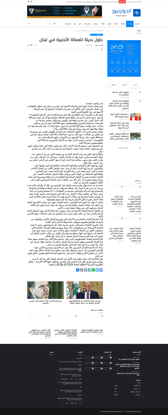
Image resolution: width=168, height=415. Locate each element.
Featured (79, 358)
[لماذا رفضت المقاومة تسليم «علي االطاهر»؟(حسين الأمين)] (91, 321)
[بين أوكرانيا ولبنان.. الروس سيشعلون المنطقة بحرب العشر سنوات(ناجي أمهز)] (135, 136)
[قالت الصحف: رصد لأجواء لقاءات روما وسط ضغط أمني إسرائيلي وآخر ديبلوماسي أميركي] (38, 321)
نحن (80, 403)
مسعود (79, 395)
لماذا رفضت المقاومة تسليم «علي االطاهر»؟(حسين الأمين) (91, 331)
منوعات (96, 23)
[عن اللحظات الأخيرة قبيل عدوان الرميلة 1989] (135, 116)
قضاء (116, 23)
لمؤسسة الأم (64, 379)
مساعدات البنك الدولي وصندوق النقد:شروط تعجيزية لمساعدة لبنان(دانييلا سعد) (70, 390)
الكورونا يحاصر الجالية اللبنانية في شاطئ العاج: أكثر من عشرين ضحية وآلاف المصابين (118, 104)
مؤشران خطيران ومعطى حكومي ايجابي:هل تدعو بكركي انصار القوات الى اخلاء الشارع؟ (69, 382)
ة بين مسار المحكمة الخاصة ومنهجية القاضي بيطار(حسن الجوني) (70, 375)
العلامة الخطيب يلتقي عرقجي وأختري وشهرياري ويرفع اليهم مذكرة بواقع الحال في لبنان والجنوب (92, 1)
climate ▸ (124, 75)
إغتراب (109, 23)
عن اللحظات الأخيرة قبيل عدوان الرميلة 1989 (119, 115)
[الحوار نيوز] (126, 13)
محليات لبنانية (94, 34)
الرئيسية (137, 23)
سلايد (80, 379)
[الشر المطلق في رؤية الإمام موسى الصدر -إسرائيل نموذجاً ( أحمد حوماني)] (89, 364)
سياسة (130, 23)
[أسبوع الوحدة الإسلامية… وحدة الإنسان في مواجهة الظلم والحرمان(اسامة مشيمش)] (107, 370)
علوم (79, 23)
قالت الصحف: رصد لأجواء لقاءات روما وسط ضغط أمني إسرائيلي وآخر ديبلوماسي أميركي (39, 332)
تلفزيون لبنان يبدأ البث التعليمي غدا (120, 93)
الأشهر (135, 85)
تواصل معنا (68, 23)
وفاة (67, 403)
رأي (75, 23)
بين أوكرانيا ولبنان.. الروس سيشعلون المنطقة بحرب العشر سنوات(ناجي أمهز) (119, 136)
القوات (79, 365)
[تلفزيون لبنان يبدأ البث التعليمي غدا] (135, 94)
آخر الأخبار (137, 385)
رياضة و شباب (87, 23)
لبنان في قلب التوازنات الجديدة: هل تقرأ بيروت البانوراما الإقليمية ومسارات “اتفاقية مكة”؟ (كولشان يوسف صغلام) (134, 204)
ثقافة (103, 23)
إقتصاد (123, 23)
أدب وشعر (137, 388)
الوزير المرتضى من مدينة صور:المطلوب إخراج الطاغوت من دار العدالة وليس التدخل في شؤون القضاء (70, 369)
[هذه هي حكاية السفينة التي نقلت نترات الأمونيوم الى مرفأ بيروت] (135, 125)
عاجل (71, 379)
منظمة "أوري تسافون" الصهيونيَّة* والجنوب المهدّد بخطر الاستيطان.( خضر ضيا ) (69, 398)
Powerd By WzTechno (132, 411)
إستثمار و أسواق (135, 391)
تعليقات (113, 85)
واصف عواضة (98, 45)
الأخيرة (124, 85)
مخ (80, 387)
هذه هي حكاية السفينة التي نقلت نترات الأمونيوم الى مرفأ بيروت (119, 125)
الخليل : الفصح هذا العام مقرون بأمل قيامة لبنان (70, 361)
